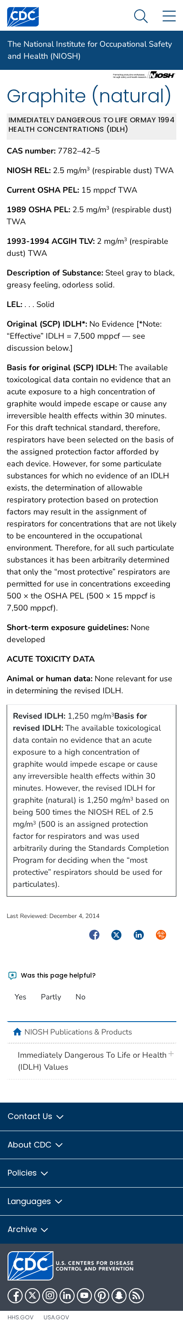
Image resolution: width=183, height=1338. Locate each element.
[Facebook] (15, 1295)
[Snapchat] (119, 1295)
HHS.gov (21, 1317)
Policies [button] (23, 1172)
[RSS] (136, 1295)
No (80, 997)
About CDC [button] (31, 1144)
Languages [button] (30, 1201)
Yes (20, 997)
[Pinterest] (101, 1295)
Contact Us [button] (31, 1116)
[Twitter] (32, 1295)
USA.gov (56, 1317)
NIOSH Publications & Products (78, 1032)
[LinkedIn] (67, 1295)
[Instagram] (49, 1295)
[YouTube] (84, 1295)
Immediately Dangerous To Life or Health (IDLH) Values (92, 1061)
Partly (51, 997)
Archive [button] (23, 1229)
